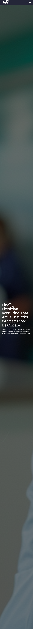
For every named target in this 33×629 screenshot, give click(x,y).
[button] (29, 2)
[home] (8, 2)
